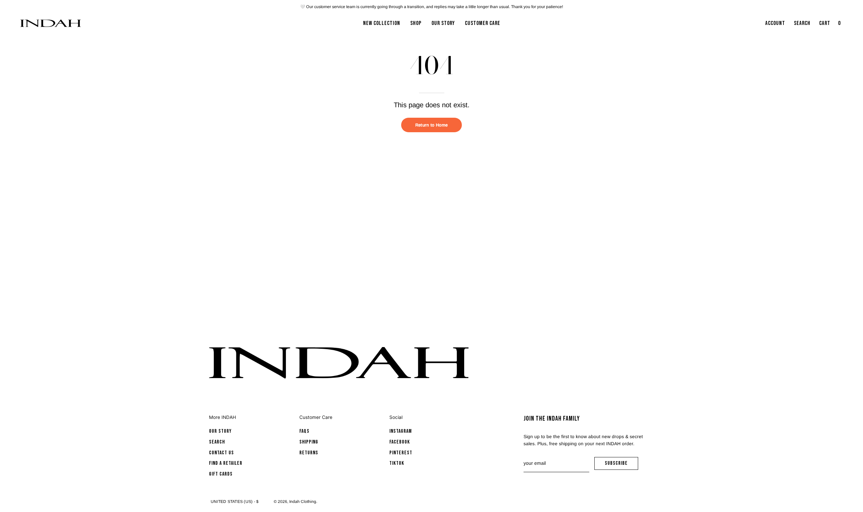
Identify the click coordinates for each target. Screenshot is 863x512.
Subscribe (621, 465)
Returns (308, 453)
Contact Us (221, 453)
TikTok (396, 463)
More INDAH (222, 417)
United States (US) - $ (235, 501)
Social (396, 417)
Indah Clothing (302, 501)
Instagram (400, 431)
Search (217, 442)
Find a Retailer (225, 463)
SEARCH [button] (803, 25)
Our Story (220, 431)
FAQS (304, 431)
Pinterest (400, 453)
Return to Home (431, 124)
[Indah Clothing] (50, 23)
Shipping (308, 442)
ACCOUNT (775, 25)
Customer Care (315, 417)
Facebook (399, 442)
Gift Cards (221, 474)
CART (830, 25)
